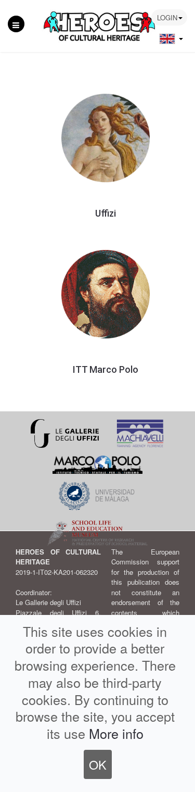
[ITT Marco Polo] (105, 293)
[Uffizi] (105, 137)
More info (116, 733)
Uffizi (105, 213)
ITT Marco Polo (105, 369)
